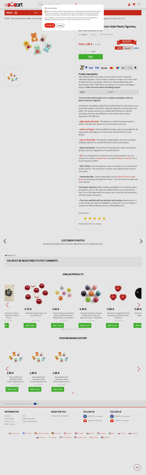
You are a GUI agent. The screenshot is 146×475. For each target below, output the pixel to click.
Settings (60, 25)
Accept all (50, 25)
